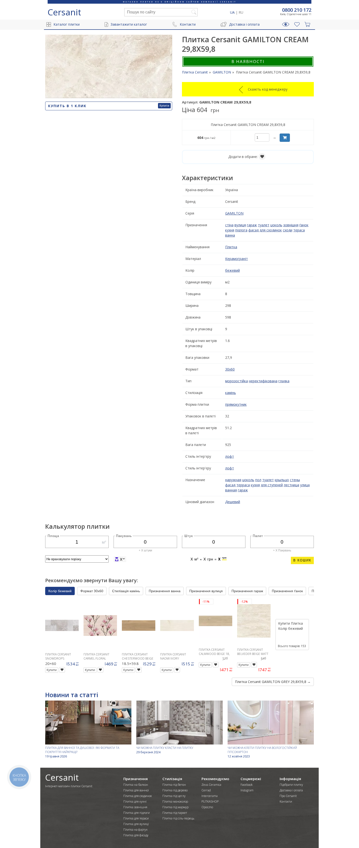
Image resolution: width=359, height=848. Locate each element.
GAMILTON (234, 213)
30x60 (230, 369)
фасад (253, 230)
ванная (231, 490)
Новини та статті (71, 695)
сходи (287, 230)
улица (305, 485)
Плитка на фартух (135, 829)
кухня (229, 230)
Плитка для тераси (136, 818)
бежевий (232, 270)
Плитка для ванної (136, 790)
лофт (229, 456)
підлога (241, 230)
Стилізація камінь (126, 591)
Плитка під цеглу (174, 796)
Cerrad (206, 790)
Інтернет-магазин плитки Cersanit (68, 786)
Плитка (231, 247)
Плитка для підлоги (136, 813)
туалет (263, 225)
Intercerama (209, 796)
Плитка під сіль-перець (178, 818)
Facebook (247, 785)
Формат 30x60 (91, 591)
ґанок (303, 225)
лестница (291, 485)
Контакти (188, 24)
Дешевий (232, 501)
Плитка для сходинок (137, 796)
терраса (243, 485)
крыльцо (282, 479)
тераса (299, 230)
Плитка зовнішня (135, 807)
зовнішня (290, 225)
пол (258, 479)
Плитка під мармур (175, 807)
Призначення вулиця (206, 591)
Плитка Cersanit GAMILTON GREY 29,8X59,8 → (273, 681)
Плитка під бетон (174, 785)
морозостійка (236, 381)
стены (295, 479)
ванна (230, 235)
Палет (258, 535)
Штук (188, 535)
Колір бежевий (60, 591)
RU (241, 12)
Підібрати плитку (291, 785)
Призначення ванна (164, 591)
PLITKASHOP (210, 801)
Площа (53, 535)
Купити (164, 105)
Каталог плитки (66, 24)
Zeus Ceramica (211, 785)
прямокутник (236, 404)
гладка (283, 381)
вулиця (240, 225)
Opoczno (207, 807)
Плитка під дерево (175, 790)
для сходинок (271, 230)
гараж (252, 225)
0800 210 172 (296, 10)
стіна (229, 225)
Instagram (247, 790)
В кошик (302, 560)
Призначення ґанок (287, 591)
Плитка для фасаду (135, 835)
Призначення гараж (247, 591)
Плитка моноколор (175, 801)
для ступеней (272, 485)
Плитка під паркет (174, 813)
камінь (230, 392)
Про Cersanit (288, 796)
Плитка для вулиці (136, 824)
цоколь (276, 225)
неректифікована (263, 381)
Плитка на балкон (135, 785)
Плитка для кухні (135, 801)
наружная (233, 479)
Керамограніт (236, 258)
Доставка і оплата (244, 24)
